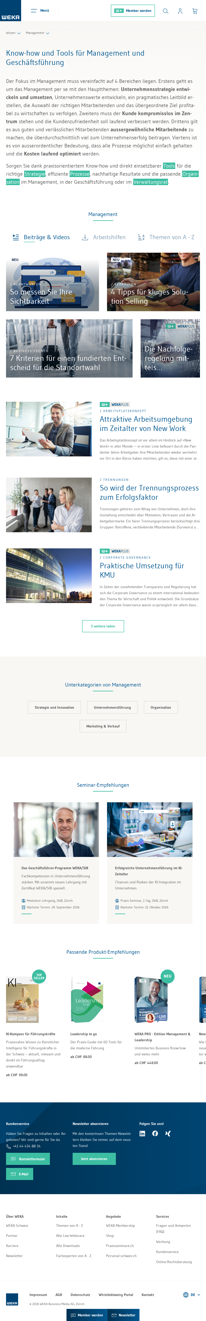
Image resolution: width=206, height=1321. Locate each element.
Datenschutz (80, 1295)
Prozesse (79, 174)
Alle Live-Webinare (70, 1235)
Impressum (38, 1295)
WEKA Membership (120, 1225)
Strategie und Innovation (54, 707)
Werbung (163, 1242)
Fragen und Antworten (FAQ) (173, 1228)
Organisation (161, 707)
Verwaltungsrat (151, 182)
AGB (59, 1295)
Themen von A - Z (69, 1225)
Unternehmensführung (112, 707)
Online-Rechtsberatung (174, 1262)
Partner (12, 1235)
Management (35, 33)
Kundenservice (167, 1252)
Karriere (12, 1246)
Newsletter (14, 1256)
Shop (110, 1235)
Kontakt (148, 1295)
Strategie (35, 174)
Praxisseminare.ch (120, 1246)
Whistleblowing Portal (116, 1295)
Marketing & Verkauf (103, 726)
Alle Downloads (68, 1246)
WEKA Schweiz (17, 1225)
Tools (169, 166)
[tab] (41, 237)
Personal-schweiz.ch (121, 1256)
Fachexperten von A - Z (73, 1256)
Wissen (10, 33)
